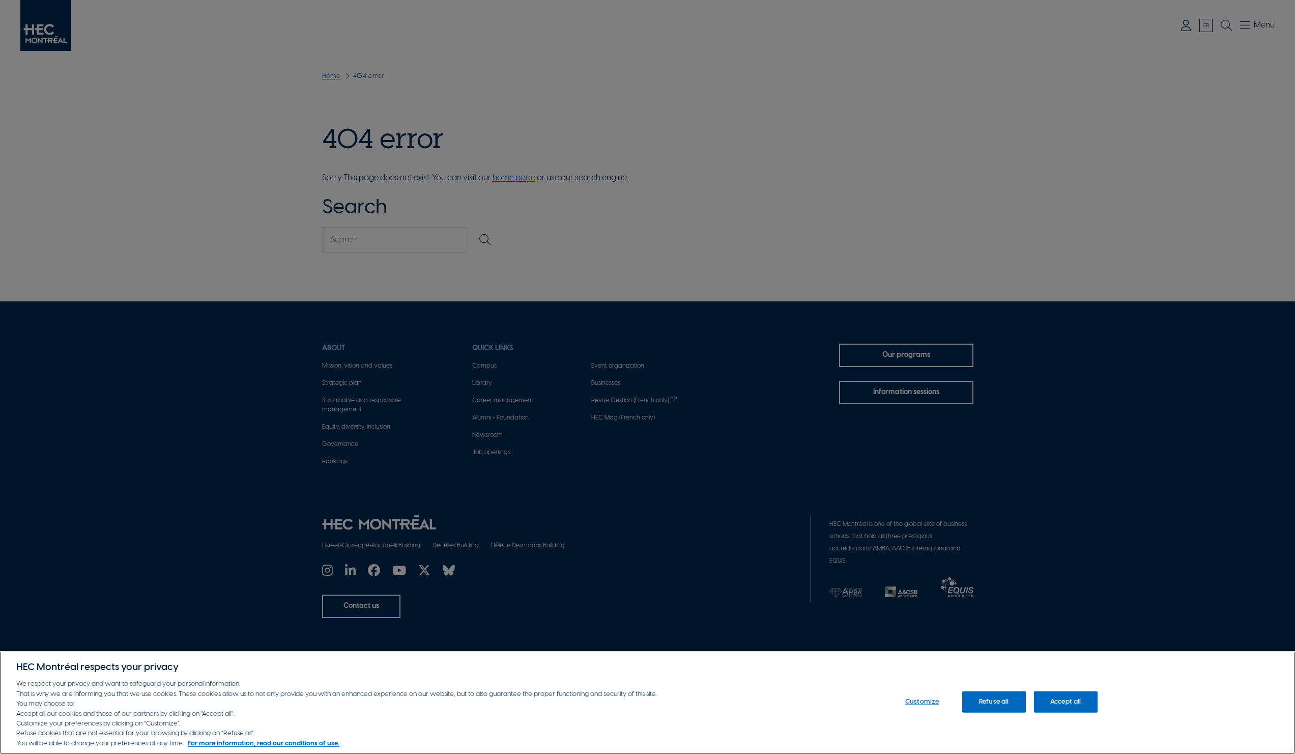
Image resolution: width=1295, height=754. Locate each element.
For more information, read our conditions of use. (263, 743)
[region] (647, 702)
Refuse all (994, 702)
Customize (922, 702)
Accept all (1065, 702)
